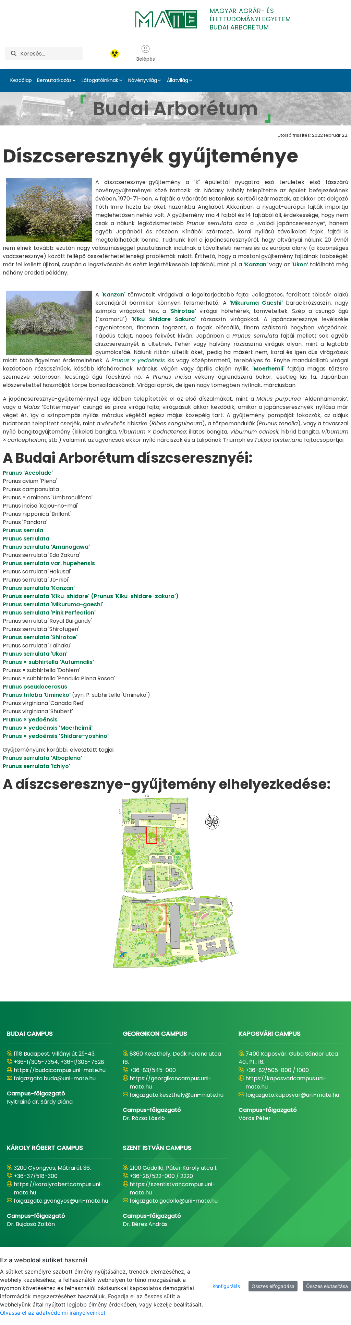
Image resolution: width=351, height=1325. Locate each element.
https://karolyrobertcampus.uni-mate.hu (58, 1188)
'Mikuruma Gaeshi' (256, 303)
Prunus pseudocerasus (35, 687)
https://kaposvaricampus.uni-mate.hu (286, 1082)
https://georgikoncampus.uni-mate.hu (170, 1082)
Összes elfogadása (273, 1286)
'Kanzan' (113, 295)
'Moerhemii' (268, 369)
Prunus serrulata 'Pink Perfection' (49, 613)
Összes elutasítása (327, 1286)
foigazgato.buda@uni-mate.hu (55, 1078)
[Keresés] (13, 53)
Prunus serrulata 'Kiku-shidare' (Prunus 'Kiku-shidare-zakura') (91, 596)
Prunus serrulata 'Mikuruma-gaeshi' (53, 604)
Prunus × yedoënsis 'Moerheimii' (48, 728)
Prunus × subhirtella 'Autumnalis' (48, 662)
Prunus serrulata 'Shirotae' (40, 637)
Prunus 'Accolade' (28, 473)
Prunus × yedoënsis (30, 720)
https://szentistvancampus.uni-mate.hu (172, 1188)
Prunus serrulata (26, 539)
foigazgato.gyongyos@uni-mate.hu (61, 1201)
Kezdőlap (21, 80)
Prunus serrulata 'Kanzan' (39, 588)
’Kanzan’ (256, 264)
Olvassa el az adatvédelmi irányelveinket (53, 1312)
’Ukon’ (299, 264)
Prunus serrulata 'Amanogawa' (46, 547)
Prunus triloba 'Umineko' (37, 695)
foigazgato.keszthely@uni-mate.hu (176, 1095)
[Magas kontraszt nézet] (114, 53)
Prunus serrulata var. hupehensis (49, 563)
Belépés (145, 59)
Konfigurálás (226, 1286)
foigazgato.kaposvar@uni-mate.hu (292, 1095)
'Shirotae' (182, 311)
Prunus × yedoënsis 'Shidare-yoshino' (56, 736)
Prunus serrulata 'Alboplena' (42, 758)
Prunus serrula (23, 530)
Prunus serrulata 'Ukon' (35, 654)
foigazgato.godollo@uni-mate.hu (174, 1201)
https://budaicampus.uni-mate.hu (60, 1070)
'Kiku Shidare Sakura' (164, 319)
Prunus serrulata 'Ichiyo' (36, 766)
